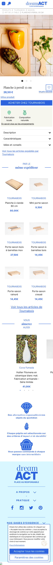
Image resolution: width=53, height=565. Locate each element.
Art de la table (12, 12)
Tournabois (19, 10)
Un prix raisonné (45, 92)
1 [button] (22, 81)
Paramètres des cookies (29, 557)
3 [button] (30, 81)
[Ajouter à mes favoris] (49, 87)
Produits (6, 10)
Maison (31, 10)
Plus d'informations (16, 545)
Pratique (23, 500)
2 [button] (26, 81)
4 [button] (33, 390)
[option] (26, 45)
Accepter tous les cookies (29, 551)
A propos (23, 492)
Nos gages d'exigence (23, 522)
